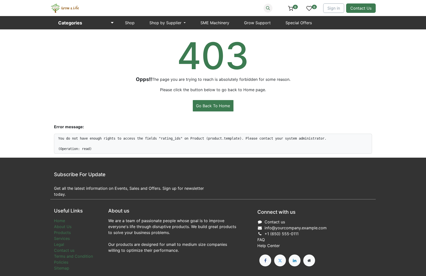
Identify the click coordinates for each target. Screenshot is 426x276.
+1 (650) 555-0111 (282, 233)
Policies (61, 262)
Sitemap (61, 268)
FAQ (261, 239)
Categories (70, 22)
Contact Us (361, 8)
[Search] (268, 8)
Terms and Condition (73, 256)
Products (62, 232)
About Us (62, 226)
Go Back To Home (213, 105)
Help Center (268, 245)
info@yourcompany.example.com (296, 227)
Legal (59, 244)
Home (59, 220)
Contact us (64, 250)
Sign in (333, 8)
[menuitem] (130, 22)
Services (62, 238)
